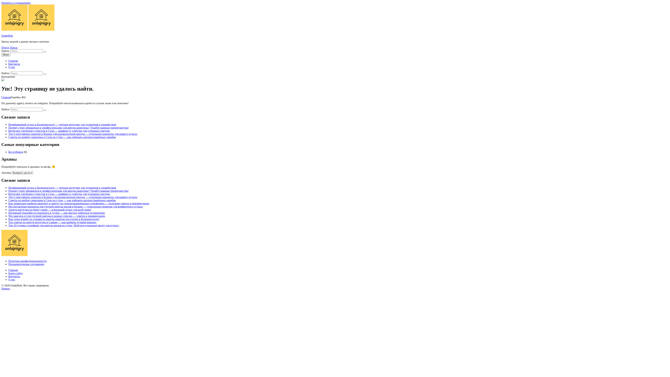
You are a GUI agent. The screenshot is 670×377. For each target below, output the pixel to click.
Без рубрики (15, 151)
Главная (13, 60)
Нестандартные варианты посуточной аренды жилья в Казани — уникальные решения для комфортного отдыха (75, 206)
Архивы (6, 172)
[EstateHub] (41, 29)
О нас (11, 67)
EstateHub (7, 35)
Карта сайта (15, 273)
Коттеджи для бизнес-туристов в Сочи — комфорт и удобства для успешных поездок (59, 130)
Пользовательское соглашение (26, 264)
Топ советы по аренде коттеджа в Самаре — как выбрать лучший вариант (52, 222)
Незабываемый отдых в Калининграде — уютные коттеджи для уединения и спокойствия (62, 124)
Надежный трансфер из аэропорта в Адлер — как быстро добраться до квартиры (56, 212)
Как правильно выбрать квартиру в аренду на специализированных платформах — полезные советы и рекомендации (78, 203)
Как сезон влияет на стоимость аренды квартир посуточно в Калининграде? (53, 219)
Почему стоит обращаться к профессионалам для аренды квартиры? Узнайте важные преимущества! (68, 127)
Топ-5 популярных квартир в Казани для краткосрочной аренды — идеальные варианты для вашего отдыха (72, 133)
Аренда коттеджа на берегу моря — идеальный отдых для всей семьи (49, 209)
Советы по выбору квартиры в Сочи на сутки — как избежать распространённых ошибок (62, 137)
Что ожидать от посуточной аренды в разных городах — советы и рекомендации (56, 216)
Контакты (14, 63)
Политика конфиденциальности (27, 261)
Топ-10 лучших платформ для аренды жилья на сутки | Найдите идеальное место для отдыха (63, 225)
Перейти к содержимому (16, 2)
